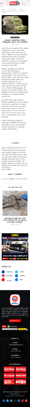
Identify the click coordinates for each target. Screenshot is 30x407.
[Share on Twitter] (18, 136)
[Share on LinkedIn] (25, 136)
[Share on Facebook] (15, 136)
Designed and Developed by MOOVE (15, 396)
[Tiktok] (11, 400)
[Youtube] (22, 400)
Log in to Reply (6, 169)
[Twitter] (7, 400)
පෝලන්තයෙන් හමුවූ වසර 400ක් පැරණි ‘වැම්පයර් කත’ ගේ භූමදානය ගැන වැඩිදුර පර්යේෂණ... (15, 220)
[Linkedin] (19, 400)
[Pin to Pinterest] (22, 136)
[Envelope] (26, 400)
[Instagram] (15, 400)
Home (3, 9)
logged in (12, 179)
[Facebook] (3, 400)
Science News (12, 9)
